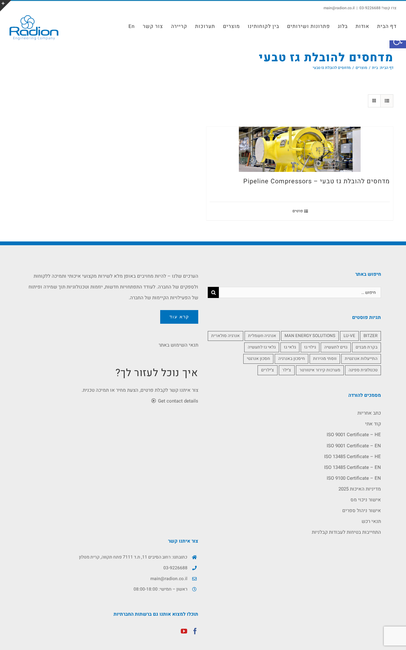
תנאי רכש (371, 521)
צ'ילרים (267, 370)
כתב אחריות (369, 413)
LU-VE (349, 336)
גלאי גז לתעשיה (262, 347)
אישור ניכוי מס (365, 499)
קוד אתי (373, 423)
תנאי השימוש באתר (178, 345)
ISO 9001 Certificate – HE (354, 434)
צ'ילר (286, 370)
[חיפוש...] (300, 292)
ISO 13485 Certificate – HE (352, 456)
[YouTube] (184, 631)
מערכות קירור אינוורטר (319, 370)
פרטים (297, 211)
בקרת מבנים (366, 347)
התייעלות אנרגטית (361, 358)
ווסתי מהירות (325, 358)
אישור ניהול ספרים (361, 510)
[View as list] (387, 101)
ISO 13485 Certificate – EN (352, 467)
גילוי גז (310, 347)
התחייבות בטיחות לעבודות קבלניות (346, 532)
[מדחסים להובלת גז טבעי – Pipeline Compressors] (299, 149)
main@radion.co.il (339, 8)
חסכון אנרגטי (258, 358)
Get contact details (177, 400)
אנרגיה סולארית (225, 336)
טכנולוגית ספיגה (363, 370)
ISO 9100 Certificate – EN (354, 478)
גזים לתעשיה (335, 347)
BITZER (370, 336)
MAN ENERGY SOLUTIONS (310, 336)
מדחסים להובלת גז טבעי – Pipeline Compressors (316, 181)
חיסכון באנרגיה (291, 358)
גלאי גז (290, 347)
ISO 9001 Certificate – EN (354, 445)
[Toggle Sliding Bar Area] (5, 5)
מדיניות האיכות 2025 (359, 488)
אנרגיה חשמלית (262, 336)
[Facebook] (195, 631)
